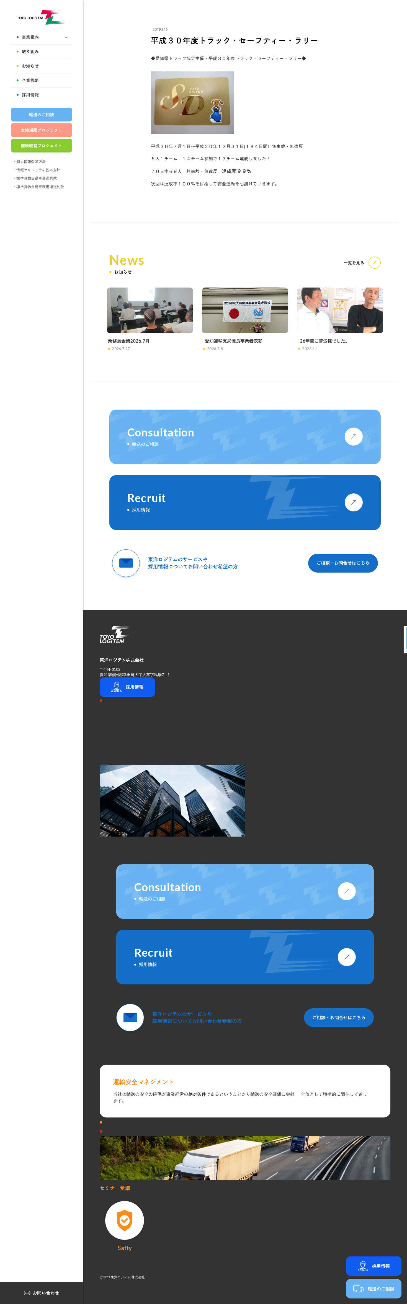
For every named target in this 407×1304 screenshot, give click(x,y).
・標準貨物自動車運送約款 (35, 178)
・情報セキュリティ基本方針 (36, 170)
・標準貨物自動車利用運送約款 (38, 187)
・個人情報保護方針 (29, 162)
